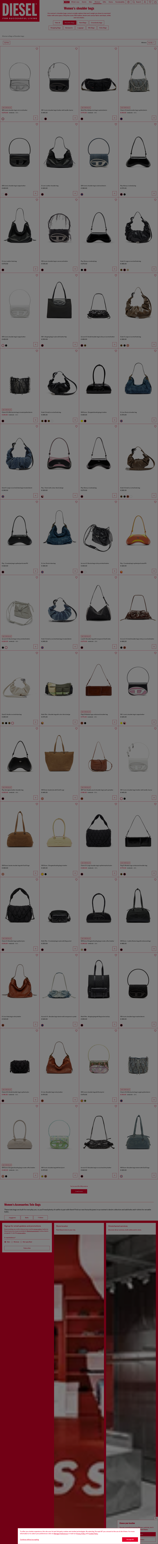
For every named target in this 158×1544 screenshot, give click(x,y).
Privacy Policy (80, 1533)
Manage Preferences (61, 1533)
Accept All (130, 1539)
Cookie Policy (93, 1533)
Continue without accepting (29, 1539)
